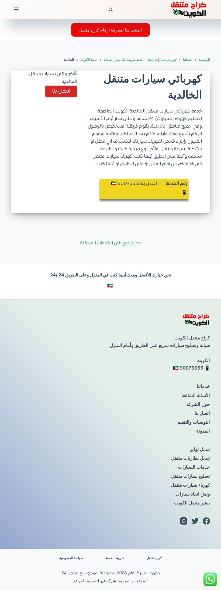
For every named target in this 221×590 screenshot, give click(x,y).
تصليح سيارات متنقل (190, 476)
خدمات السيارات (194, 467)
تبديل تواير (200, 449)
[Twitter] (195, 521)
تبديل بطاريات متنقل (190, 458)
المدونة (203, 431)
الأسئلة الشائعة (196, 395)
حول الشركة (198, 404)
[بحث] (111, 10)
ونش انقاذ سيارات (192, 494)
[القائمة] (16, 9)
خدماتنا (203, 386)
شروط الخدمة (114, 558)
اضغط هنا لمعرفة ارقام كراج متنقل (110, 30)
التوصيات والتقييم (193, 422)
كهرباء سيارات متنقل (190, 485)
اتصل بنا (202, 413)
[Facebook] (206, 521)
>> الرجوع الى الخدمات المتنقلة (110, 243)
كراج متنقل (154, 558)
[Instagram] (183, 521)
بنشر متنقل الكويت (192, 502)
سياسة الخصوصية (71, 558)
